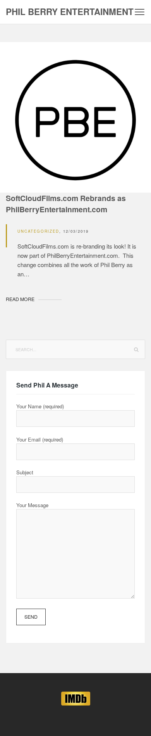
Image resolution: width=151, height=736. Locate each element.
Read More (20, 299)
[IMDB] (75, 697)
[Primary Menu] (139, 11)
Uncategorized (38, 231)
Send (31, 616)
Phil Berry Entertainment (70, 11)
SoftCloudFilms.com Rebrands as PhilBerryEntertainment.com (66, 204)
